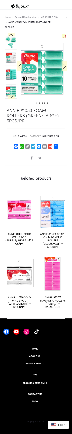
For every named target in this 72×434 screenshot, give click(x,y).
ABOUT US (34, 356)
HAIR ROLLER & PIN (48, 17)
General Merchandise (26, 17)
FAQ (34, 374)
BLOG (35, 401)
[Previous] (19, 66)
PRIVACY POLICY (35, 363)
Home (8, 17)
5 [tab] (47, 103)
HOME (34, 348)
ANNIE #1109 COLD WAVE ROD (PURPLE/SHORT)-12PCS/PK (19, 239)
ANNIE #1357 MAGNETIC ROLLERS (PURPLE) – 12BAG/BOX (53, 302)
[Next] (64, 66)
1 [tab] (36, 103)
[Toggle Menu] (50, 9)
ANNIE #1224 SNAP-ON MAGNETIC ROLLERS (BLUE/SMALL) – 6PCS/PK (52, 240)
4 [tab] (44, 103)
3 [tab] (42, 103)
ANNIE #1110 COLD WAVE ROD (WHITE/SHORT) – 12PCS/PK (19, 302)
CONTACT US (34, 394)
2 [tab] (39, 103)
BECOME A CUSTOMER (35, 383)
